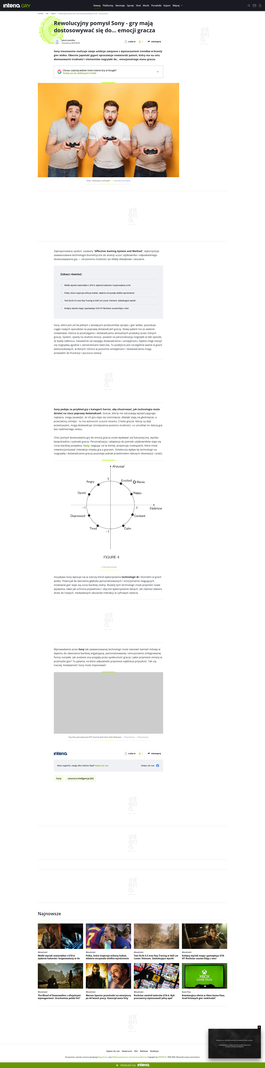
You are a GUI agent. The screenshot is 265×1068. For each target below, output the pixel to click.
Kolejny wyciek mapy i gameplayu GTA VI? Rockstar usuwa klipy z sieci (96, 308)
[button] (97, 5)
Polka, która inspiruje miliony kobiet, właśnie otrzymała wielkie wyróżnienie (99, 293)
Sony (58, 778)
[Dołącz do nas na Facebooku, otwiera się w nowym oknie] (157, 765)
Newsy (53, 13)
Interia (40, 13)
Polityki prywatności (120, 1057)
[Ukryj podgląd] (259, 1027)
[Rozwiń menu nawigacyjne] (260, 5)
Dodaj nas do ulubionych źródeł (89, 73)
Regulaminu (103, 1057)
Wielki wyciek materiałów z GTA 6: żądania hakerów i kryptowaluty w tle (97, 285)
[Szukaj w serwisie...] (249, 5)
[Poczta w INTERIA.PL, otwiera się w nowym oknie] (254, 5)
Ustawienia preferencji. (138, 1057)
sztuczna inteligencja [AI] (81, 778)
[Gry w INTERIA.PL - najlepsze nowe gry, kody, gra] (26, 5)
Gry (47, 13)
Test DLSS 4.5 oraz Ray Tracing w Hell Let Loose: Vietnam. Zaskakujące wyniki (100, 300)
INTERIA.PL (162, 1057)
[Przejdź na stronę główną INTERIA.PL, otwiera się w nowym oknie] (11, 5)
